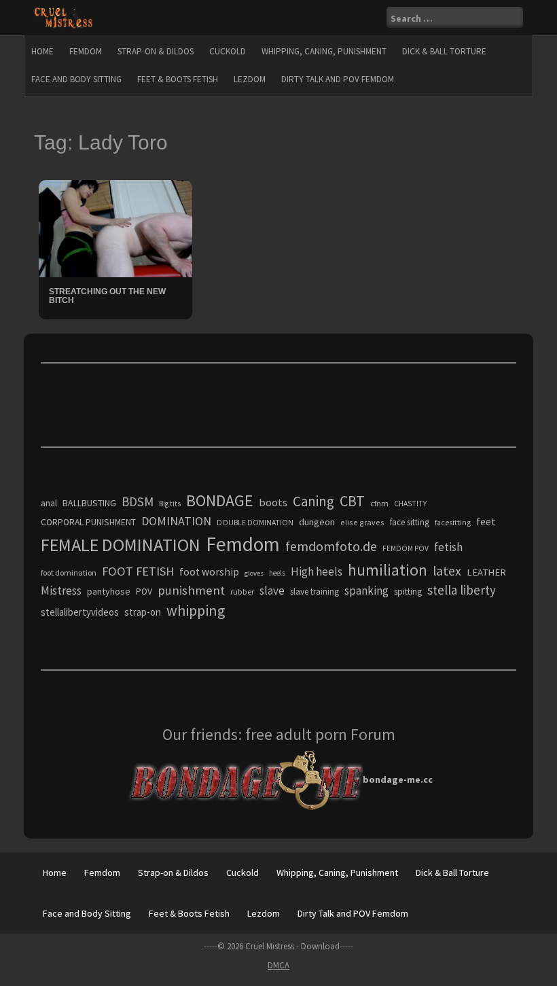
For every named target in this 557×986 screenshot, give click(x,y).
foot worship (209, 571)
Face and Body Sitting (76, 79)
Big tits (170, 503)
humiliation (387, 570)
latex (447, 571)
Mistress (61, 590)
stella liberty (461, 590)
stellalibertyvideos (80, 611)
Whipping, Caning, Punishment (324, 51)
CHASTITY (410, 503)
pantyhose (108, 591)
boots (273, 502)
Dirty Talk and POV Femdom (337, 79)
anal (49, 503)
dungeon (317, 522)
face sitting (409, 522)
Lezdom (250, 79)
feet (486, 521)
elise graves (362, 522)
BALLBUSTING (89, 503)
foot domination (68, 572)
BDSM (138, 501)
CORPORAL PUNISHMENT (88, 522)
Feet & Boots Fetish (177, 79)
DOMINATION (176, 521)
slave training (314, 591)
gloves (254, 573)
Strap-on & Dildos (156, 51)
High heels (316, 571)
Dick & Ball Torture (444, 51)
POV (144, 591)
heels (277, 573)
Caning (313, 501)
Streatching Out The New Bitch (107, 296)
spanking (366, 590)
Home (42, 51)
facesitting (453, 522)
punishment (191, 590)
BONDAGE (219, 500)
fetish (448, 547)
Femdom (85, 51)
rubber (242, 591)
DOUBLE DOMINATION (255, 522)
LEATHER (486, 572)
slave (272, 590)
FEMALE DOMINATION (120, 544)
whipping (195, 610)
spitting (408, 591)
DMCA (278, 965)
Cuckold (227, 51)
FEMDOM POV (405, 548)
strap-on (142, 611)
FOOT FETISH (138, 571)
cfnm (379, 503)
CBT (352, 500)
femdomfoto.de (331, 546)
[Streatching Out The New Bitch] (115, 228)
